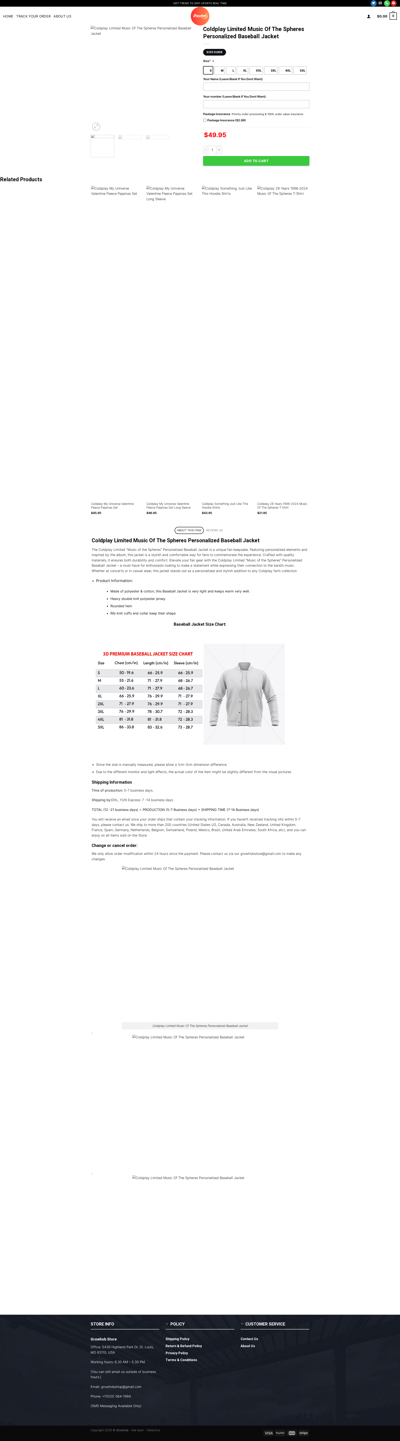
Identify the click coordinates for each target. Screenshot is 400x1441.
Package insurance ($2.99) (226, 120)
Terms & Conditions (181, 1360)
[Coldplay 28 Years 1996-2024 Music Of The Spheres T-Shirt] (283, 342)
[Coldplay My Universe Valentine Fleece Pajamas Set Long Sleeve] (172, 342)
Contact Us (249, 1339)
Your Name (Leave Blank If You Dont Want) (233, 79)
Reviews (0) (214, 530)
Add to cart (256, 161)
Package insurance (216, 114)
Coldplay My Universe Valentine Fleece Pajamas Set (112, 505)
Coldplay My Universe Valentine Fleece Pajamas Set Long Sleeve (168, 505)
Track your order (33, 16)
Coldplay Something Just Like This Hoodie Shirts (225, 505)
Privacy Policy (177, 1353)
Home (8, 16)
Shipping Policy (177, 1339)
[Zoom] (96, 127)
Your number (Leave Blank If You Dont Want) (234, 96)
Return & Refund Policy (184, 1346)
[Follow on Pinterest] (394, 3)
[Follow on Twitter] (374, 3)
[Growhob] (200, 16)
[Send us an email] (380, 3)
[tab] (189, 530)
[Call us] (387, 3)
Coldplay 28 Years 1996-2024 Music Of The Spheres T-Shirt (282, 505)
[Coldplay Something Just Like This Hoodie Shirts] (227, 342)
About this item (189, 530)
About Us (62, 16)
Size (207, 61)
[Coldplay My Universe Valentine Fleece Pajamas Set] (116, 342)
